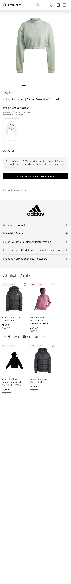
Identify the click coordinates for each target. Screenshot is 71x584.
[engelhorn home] (12, 5)
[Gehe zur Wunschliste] (51, 5)
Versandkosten (24, 112)
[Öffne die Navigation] (64, 5)
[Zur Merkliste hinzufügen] (24, 285)
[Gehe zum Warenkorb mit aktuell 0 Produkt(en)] (58, 5)
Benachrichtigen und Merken (35, 176)
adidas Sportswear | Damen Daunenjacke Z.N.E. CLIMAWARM (12, 382)
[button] (44, 5)
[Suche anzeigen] (38, 5)
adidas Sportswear (14, 99)
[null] (14, 299)
